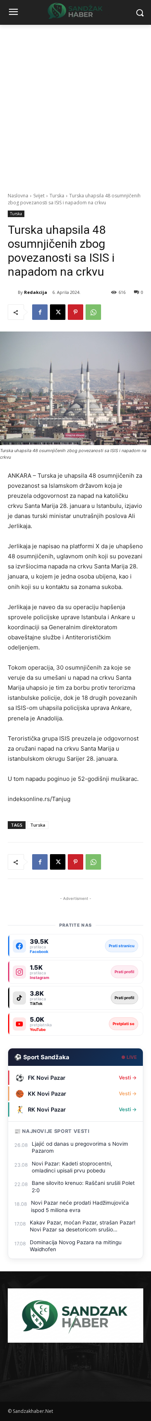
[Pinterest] (75, 312)
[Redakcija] (13, 292)
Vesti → (128, 1078)
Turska (57, 195)
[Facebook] (40, 312)
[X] (57, 312)
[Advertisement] (75, 104)
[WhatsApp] (93, 312)
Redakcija (35, 292)
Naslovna (18, 195)
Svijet (39, 195)
